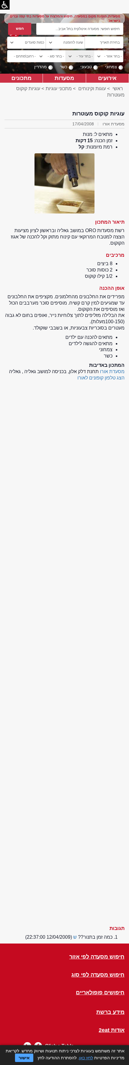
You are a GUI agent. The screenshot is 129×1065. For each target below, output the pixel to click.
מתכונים (21, 78)
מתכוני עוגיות (59, 88)
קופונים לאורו (90, 377)
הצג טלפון (114, 377)
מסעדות (64, 78)
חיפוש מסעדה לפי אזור (96, 957)
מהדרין (40, 66)
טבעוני (86, 66)
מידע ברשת (110, 1012)
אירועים (107, 78)
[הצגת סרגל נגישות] (5, 5)
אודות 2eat (111, 1030)
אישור (24, 1057)
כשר (63, 66)
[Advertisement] (64, 650)
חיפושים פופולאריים (100, 993)
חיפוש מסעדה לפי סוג (97, 975)
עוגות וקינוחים (92, 88)
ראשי (117, 88)
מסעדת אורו (112, 371)
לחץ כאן (86, 1057)
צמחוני (111, 66)
